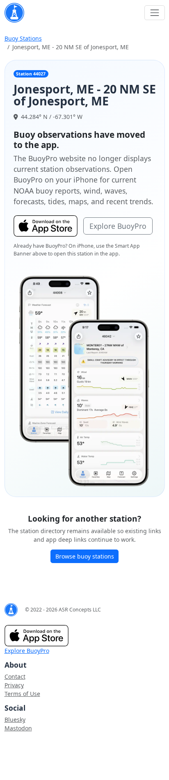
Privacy (14, 685)
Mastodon (18, 728)
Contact (15, 676)
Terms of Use (22, 694)
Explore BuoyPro (117, 226)
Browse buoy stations (84, 556)
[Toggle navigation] (154, 12)
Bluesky (15, 719)
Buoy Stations (23, 38)
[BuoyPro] (14, 13)
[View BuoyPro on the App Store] (84, 381)
